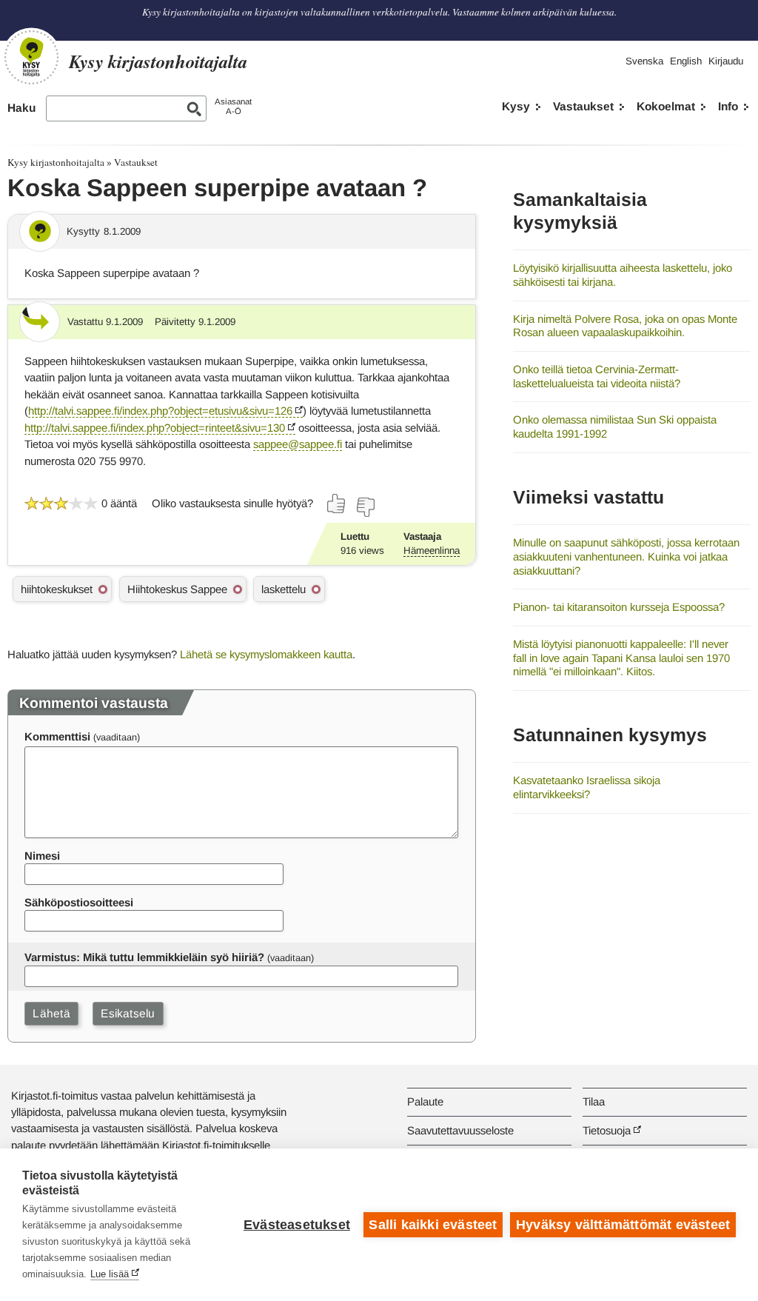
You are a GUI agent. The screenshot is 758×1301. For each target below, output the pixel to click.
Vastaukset (583, 106)
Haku (21, 107)
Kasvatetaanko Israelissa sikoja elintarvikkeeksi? (586, 787)
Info (728, 106)
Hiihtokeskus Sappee (177, 589)
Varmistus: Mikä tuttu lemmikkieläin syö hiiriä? (144, 957)
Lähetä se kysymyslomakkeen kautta (266, 654)
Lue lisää (109, 1274)
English (686, 61)
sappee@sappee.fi (297, 444)
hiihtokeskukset (57, 589)
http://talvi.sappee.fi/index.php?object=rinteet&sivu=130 (154, 427)
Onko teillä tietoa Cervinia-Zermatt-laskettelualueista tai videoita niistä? (596, 376)
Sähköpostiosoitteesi (78, 902)
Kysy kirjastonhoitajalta (55, 162)
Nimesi (42, 855)
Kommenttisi (57, 736)
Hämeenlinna (431, 550)
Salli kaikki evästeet (433, 1224)
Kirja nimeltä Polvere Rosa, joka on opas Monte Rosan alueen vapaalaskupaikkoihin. (625, 325)
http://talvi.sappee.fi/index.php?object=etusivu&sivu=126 (160, 410)
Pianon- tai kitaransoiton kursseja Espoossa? (619, 607)
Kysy (516, 106)
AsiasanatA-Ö (233, 106)
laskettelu (283, 589)
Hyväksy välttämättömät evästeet (623, 1224)
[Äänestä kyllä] (336, 503)
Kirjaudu (725, 61)
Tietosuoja (607, 1130)
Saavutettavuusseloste (460, 1130)
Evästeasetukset (297, 1224)
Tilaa (594, 1101)
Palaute (425, 1101)
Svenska (644, 61)
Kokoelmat (666, 106)
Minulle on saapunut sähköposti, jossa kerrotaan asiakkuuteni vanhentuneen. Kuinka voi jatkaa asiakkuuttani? (626, 556)
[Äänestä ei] (365, 507)
